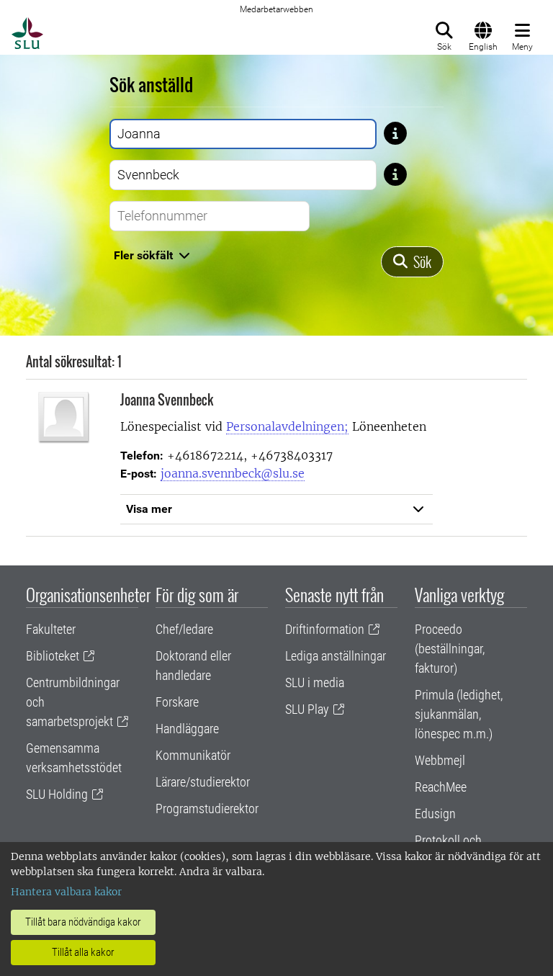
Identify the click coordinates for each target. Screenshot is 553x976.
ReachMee (441, 786)
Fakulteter (51, 629)
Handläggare (187, 728)
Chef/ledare (184, 629)
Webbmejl (440, 760)
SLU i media (314, 682)
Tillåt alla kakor (83, 952)
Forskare (177, 701)
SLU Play (307, 709)
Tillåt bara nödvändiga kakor (83, 921)
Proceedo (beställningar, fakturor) (450, 649)
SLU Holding (57, 794)
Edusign (435, 813)
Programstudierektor (207, 808)
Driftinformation (324, 629)
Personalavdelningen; (287, 426)
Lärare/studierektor (203, 781)
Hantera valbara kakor (66, 891)
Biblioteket (52, 655)
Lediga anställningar (335, 655)
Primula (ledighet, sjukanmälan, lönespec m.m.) (459, 714)
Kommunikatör (193, 755)
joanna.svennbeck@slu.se (233, 473)
